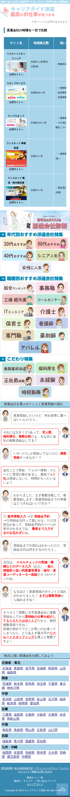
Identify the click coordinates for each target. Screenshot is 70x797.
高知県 (41, 741)
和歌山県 (13, 718)
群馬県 (30, 683)
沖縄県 (26, 757)
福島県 (11, 672)
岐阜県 (11, 703)
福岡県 (7, 752)
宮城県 (41, 668)
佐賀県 (18, 752)
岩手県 (30, 668)
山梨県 (18, 699)
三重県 (7, 714)
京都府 (30, 714)
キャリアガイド (35, 784)
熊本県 (41, 752)
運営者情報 (7, 768)
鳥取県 (7, 730)
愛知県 (34, 703)
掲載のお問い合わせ (41, 771)
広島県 (41, 730)
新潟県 (7, 699)
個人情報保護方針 (23, 768)
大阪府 (41, 714)
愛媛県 (30, 741)
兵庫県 (53, 714)
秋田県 (53, 668)
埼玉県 (41, 683)
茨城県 (7, 683)
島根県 (18, 730)
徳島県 (7, 741)
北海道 (7, 668)
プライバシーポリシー (46, 768)
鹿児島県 (13, 757)
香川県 (18, 741)
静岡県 (23, 703)
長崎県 (30, 752)
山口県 (53, 730)
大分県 (53, 752)
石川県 (53, 699)
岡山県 (30, 730)
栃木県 (18, 683)
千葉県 (53, 683)
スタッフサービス (16, 83)
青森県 (18, 668)
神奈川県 (13, 688)
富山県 (41, 699)
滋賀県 (18, 714)
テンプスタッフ (16, 116)
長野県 (30, 699)
